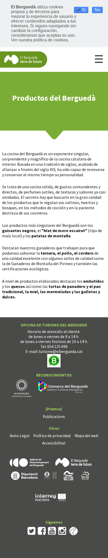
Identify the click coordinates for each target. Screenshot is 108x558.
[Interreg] (50, 496)
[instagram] (62, 530)
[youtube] (52, 530)
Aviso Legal (19, 435)
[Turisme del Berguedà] (23, 59)
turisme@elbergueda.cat (61, 351)
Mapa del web (86, 435)
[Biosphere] (21, 387)
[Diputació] (24, 475)
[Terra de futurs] (73, 461)
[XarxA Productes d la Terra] (50, 475)
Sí (83, 10)
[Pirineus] (68, 475)
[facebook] (42, 530)
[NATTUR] (85, 475)
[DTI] (64, 387)
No (97, 10)
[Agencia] (29, 461)
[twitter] (32, 530)
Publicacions (54, 416)
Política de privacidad (52, 435)
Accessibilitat (54, 443)
